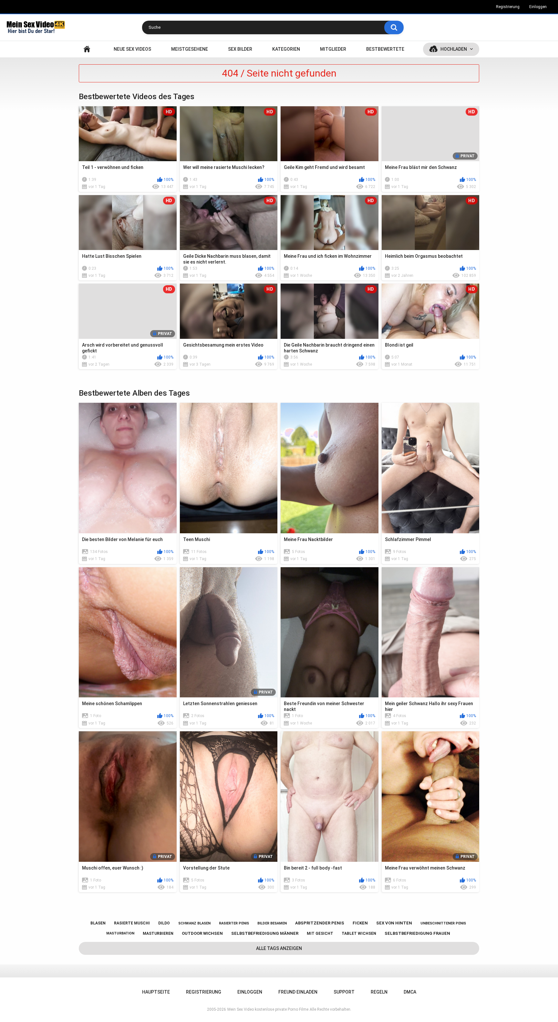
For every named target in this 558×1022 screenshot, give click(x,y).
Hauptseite (87, 49)
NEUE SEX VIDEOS (132, 49)
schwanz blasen (194, 923)
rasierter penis (234, 923)
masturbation (120, 933)
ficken (360, 923)
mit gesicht (320, 933)
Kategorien (286, 49)
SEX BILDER (240, 49)
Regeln (379, 992)
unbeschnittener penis (443, 923)
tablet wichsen (359, 933)
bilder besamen (272, 923)
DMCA (410, 992)
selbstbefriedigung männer (264, 933)
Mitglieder (333, 49)
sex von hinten (394, 923)
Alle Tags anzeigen (279, 948)
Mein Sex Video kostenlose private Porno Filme (267, 1009)
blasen (98, 923)
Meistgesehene (189, 49)
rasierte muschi (132, 923)
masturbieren (158, 933)
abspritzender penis (319, 923)
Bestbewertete (385, 49)
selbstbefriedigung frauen (417, 933)
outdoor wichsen (202, 933)
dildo (164, 923)
